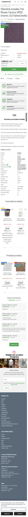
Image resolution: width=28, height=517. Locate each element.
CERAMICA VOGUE (4, 448)
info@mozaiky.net (9, 475)
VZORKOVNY (3, 408)
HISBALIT (3, 434)
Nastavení (13, 509)
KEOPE (2, 440)
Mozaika (19, 153)
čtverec (19, 160)
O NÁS (2, 401)
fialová (19, 156)
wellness (19, 158)
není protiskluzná (21, 164)
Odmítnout (6, 513)
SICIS (2, 442)
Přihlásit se (7, 388)
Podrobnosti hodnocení (20, 19)
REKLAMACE (3, 416)
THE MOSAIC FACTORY (5, 438)
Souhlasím (20, 513)
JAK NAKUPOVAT (4, 412)
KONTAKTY (3, 399)
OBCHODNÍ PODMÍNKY (5, 418)
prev (1, 216)
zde (6, 505)
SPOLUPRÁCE (4, 410)
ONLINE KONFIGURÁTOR (6, 422)
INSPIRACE (3, 404)
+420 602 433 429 (15, 473)
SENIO (2, 444)
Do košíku (14, 69)
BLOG (2, 402)
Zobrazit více (14, 344)
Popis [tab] (14, 115)
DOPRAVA (3, 406)
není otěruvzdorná (21, 166)
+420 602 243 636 (7, 473)
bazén (23, 158)
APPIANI (3, 436)
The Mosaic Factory (8, 21)
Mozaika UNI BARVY (21, 168)
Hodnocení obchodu (14, 298)
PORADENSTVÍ (4, 414)
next (26, 216)
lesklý (18, 162)
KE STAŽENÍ (3, 420)
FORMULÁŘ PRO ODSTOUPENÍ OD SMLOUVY (9, 424)
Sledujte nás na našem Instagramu (14, 356)
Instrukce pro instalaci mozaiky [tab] (14, 119)
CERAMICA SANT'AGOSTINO (6, 446)
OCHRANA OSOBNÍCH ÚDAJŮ (7, 425)
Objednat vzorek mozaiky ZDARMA (15, 74)
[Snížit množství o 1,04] (19, 63)
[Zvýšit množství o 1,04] (26, 63)
